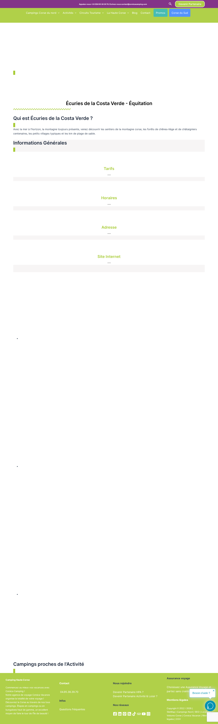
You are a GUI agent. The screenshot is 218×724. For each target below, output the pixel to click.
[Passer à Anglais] (199, 13)
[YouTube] (144, 714)
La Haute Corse (116, 12)
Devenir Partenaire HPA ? (128, 692)
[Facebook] (115, 714)
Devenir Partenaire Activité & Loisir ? (135, 696)
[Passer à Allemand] (27, 19)
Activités (68, 12)
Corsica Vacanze (192, 715)
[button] (170, 4)
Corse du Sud (180, 12)
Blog (134, 12)
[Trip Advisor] (139, 714)
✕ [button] (214, 690)
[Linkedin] (120, 714)
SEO (196, 712)
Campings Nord (185, 712)
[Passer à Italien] (33, 19)
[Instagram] (148, 714)
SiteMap (171, 712)
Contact (145, 12)
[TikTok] (134, 714)
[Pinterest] (125, 714)
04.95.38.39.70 (69, 691)
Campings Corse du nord (41, 12)
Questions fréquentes (72, 709)
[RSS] (129, 714)
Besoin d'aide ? (201, 693)
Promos (160, 12)
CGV (178, 719)
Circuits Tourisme (90, 12)
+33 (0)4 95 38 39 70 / (100, 4)
